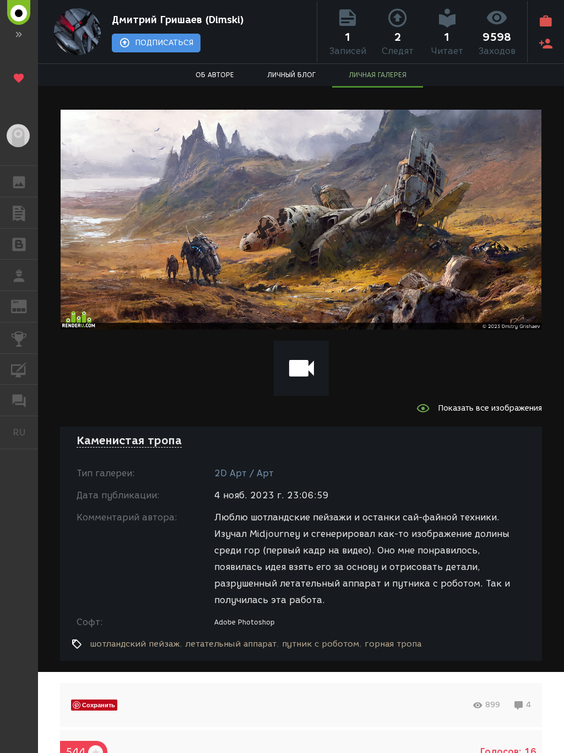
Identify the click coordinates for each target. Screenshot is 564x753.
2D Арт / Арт (244, 473)
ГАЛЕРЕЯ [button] (19, 181)
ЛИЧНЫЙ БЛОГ (291, 75)
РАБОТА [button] (19, 275)
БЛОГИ (19, 244)
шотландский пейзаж (135, 644)
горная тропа (393, 644)
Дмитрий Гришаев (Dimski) (178, 20)
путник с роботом (320, 644)
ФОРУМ (19, 400)
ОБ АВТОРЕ (215, 75)
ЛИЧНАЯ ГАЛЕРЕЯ (377, 75)
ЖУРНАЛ (25, 305)
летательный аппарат (230, 644)
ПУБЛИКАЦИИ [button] (19, 212)
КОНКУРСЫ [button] (19, 337)
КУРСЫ (19, 369)
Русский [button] (25, 432)
